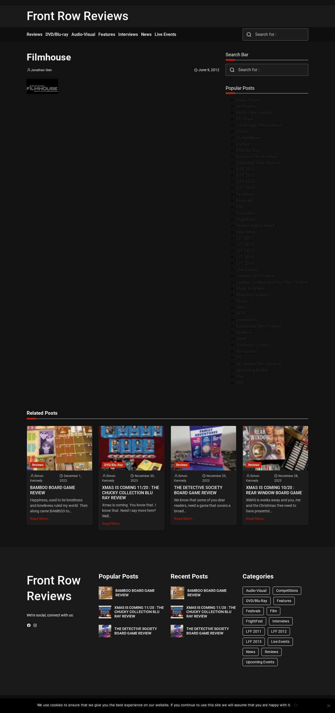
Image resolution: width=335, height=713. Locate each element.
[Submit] (249, 34)
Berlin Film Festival (254, 112)
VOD (240, 382)
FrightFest (245, 219)
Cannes (243, 131)
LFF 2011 (245, 238)
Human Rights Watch (255, 225)
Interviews (246, 231)
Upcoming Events (252, 370)
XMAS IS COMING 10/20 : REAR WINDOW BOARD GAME (274, 490)
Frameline (245, 213)
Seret (241, 338)
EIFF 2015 (245, 188)
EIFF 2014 (245, 181)
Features (244, 194)
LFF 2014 (245, 257)
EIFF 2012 (245, 169)
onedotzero (247, 319)
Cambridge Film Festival (259, 125)
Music (241, 301)
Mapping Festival (252, 294)
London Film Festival (255, 275)
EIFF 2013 (245, 175)
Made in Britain (250, 288)
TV (238, 357)
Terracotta (246, 351)
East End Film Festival (256, 156)
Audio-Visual (248, 100)
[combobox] (275, 35)
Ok (296, 705)
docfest (243, 144)
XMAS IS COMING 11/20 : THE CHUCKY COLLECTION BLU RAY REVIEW (130, 492)
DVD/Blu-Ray (248, 150)
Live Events (247, 269)
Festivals (244, 200)
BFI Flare (244, 118)
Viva (240, 376)
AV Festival (246, 106)
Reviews (244, 332)
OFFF (241, 313)
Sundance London (253, 345)
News (241, 307)
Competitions (248, 137)
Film (240, 206)
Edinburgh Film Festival (258, 162)
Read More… (40, 518)
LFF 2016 (245, 263)
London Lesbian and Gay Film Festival (272, 282)
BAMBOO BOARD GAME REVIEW (52, 490)
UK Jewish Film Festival (258, 363)
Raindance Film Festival (258, 326)
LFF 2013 (245, 250)
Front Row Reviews (78, 16)
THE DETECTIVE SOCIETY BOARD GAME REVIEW (198, 490)
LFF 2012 (245, 244)
